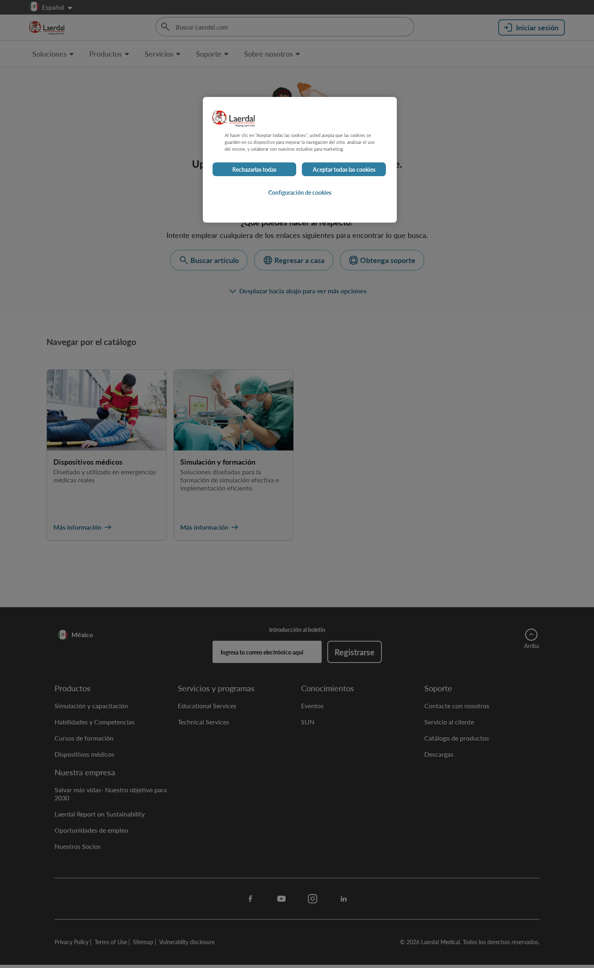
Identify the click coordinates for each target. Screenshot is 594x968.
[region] (300, 160)
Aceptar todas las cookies (344, 169)
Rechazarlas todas (254, 169)
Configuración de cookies (299, 192)
